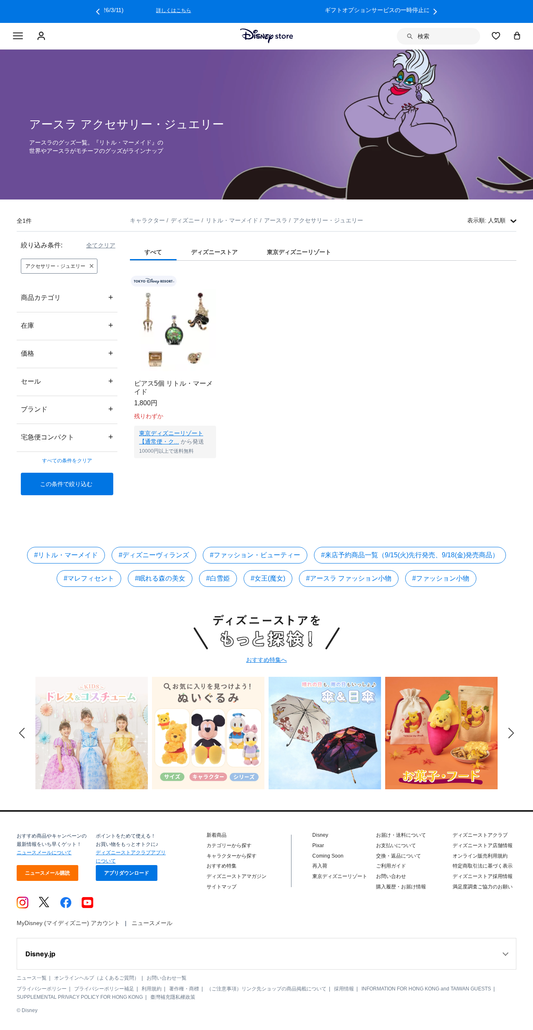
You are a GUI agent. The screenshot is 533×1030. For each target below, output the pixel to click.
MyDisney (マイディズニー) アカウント (68, 923)
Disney (320, 835)
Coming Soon (328, 856)
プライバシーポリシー (42, 989)
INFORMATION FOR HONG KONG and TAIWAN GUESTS (426, 989)
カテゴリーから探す (229, 845)
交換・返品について (398, 856)
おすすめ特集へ (266, 659)
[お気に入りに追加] (215, 281)
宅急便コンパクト (67, 436)
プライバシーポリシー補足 (104, 989)
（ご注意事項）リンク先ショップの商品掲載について (266, 989)
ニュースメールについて (44, 852)
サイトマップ (222, 887)
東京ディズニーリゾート (339, 876)
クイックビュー (175, 468)
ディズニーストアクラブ (480, 835)
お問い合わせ (391, 876)
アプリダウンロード (126, 873)
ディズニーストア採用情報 (483, 876)
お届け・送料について (401, 835)
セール (67, 381)
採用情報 (344, 989)
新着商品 (217, 835)
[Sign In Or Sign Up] (42, 36)
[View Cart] (517, 35)
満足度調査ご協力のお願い (483, 887)
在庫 (67, 325)
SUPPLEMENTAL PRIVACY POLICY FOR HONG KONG (80, 997)
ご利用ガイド (391, 866)
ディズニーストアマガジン (236, 876)
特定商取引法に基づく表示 (483, 866)
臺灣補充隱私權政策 (172, 997)
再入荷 (319, 866)
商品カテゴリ (67, 297)
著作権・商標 (184, 989)
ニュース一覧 (32, 978)
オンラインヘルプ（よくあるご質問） (96, 978)
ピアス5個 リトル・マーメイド (173, 387)
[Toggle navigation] (17, 36)
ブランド (67, 408)
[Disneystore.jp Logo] (266, 36)
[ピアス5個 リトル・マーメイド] (175, 330)
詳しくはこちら (378, 10)
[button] (98, 11)
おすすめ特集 (222, 866)
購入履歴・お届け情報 (401, 887)
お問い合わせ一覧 (167, 978)
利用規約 (152, 989)
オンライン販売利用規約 (480, 856)
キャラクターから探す (232, 856)
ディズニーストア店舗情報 (483, 845)
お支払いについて (396, 845)
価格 (67, 353)
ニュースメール (152, 923)
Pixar (318, 845)
